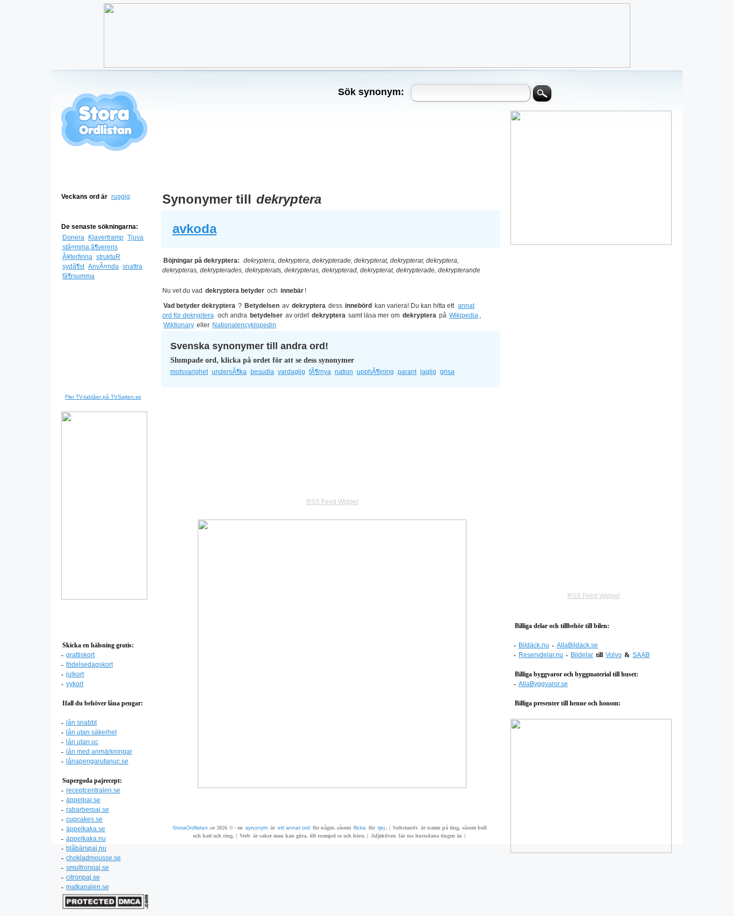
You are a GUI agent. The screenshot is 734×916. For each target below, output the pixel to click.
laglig (428, 372)
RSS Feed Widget (593, 596)
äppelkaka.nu (86, 838)
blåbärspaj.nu (86, 848)
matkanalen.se (87, 887)
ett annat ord (294, 828)
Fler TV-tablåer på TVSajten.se (103, 397)
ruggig (120, 196)
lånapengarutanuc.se (97, 761)
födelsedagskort (89, 664)
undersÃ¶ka (229, 372)
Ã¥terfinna (77, 257)
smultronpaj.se (87, 867)
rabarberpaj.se (87, 809)
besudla (262, 372)
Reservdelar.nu (541, 655)
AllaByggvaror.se (543, 684)
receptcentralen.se (93, 790)
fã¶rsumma (78, 276)
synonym (257, 828)
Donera (73, 237)
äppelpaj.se (83, 800)
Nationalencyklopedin (244, 325)
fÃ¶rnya (320, 372)
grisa (447, 372)
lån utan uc (82, 742)
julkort (75, 674)
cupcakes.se (84, 819)
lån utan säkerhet (91, 732)
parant (407, 372)
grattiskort (80, 655)
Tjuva (135, 237)
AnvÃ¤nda (103, 266)
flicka (360, 828)
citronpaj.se (83, 877)
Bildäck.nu (534, 645)
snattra (132, 266)
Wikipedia (463, 315)
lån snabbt (81, 722)
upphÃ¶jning (375, 372)
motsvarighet (189, 372)
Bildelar (582, 655)
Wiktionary (178, 325)
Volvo (614, 655)
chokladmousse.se (93, 858)
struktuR (108, 257)
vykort (74, 684)
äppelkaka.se (85, 829)
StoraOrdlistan (190, 828)
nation (344, 372)
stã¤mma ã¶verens (90, 247)
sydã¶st (73, 266)
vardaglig (291, 372)
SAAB (641, 655)
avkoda (194, 228)
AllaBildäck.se (577, 645)
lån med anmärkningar (99, 751)
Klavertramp (106, 237)
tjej (381, 828)
